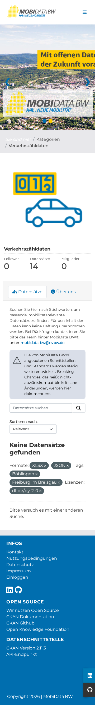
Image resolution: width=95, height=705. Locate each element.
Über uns (65, 291)
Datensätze (29, 291)
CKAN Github (20, 623)
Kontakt (14, 551)
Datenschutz (20, 564)
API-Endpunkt (21, 654)
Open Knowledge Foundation (37, 629)
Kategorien (48, 139)
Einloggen (17, 577)
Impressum (18, 570)
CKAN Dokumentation (30, 616)
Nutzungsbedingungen (31, 558)
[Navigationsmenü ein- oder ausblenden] (84, 12)
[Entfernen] (45, 466)
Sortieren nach (23, 421)
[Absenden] (79, 408)
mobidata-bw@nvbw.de (42, 342)
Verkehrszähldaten (29, 145)
